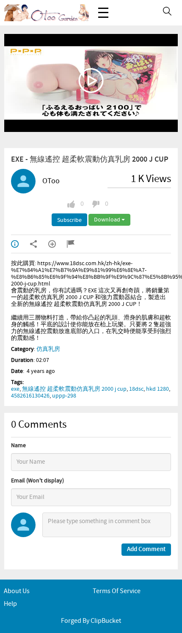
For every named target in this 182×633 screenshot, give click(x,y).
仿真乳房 (48, 349)
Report (76, 244)
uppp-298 (64, 396)
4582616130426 (30, 396)
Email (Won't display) (37, 480)
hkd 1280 (157, 389)
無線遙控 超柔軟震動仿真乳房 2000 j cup (74, 389)
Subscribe (69, 220)
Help (10, 603)
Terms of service (117, 591)
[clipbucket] (46, 12)
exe (15, 389)
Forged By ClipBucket (91, 620)
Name (18, 445)
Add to (57, 244)
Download (107, 220)
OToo (51, 181)
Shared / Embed (39, 244)
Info (20, 244)
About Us (17, 591)
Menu (103, 12)
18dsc (136, 389)
